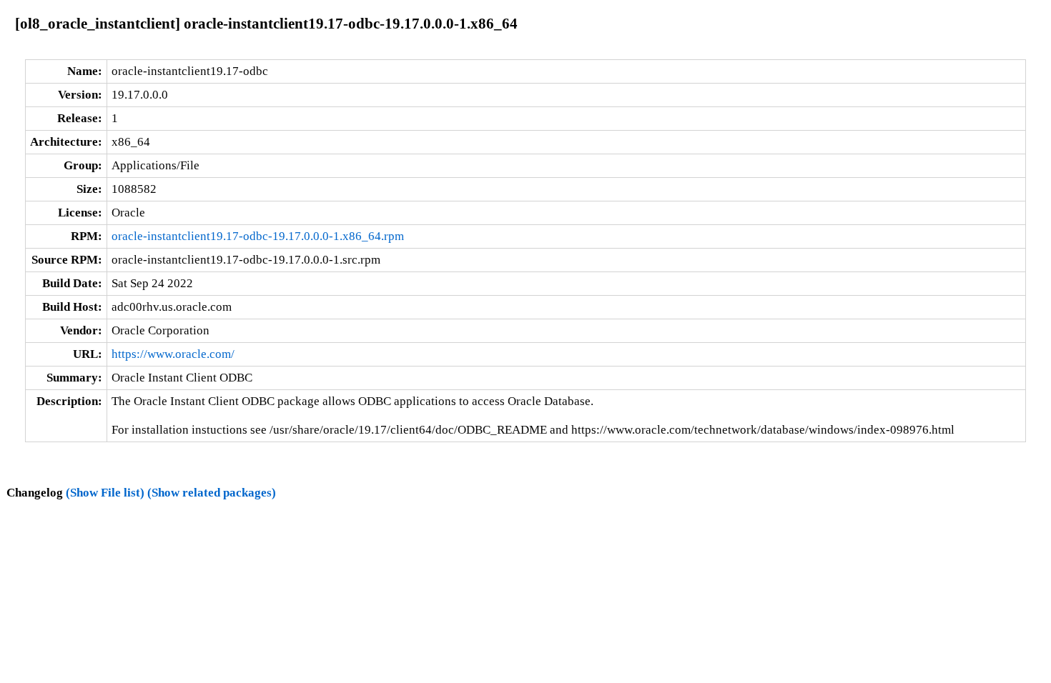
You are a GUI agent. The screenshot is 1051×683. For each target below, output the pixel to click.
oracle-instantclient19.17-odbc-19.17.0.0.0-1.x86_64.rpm (258, 236)
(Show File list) (105, 492)
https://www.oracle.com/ (173, 354)
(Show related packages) (211, 492)
